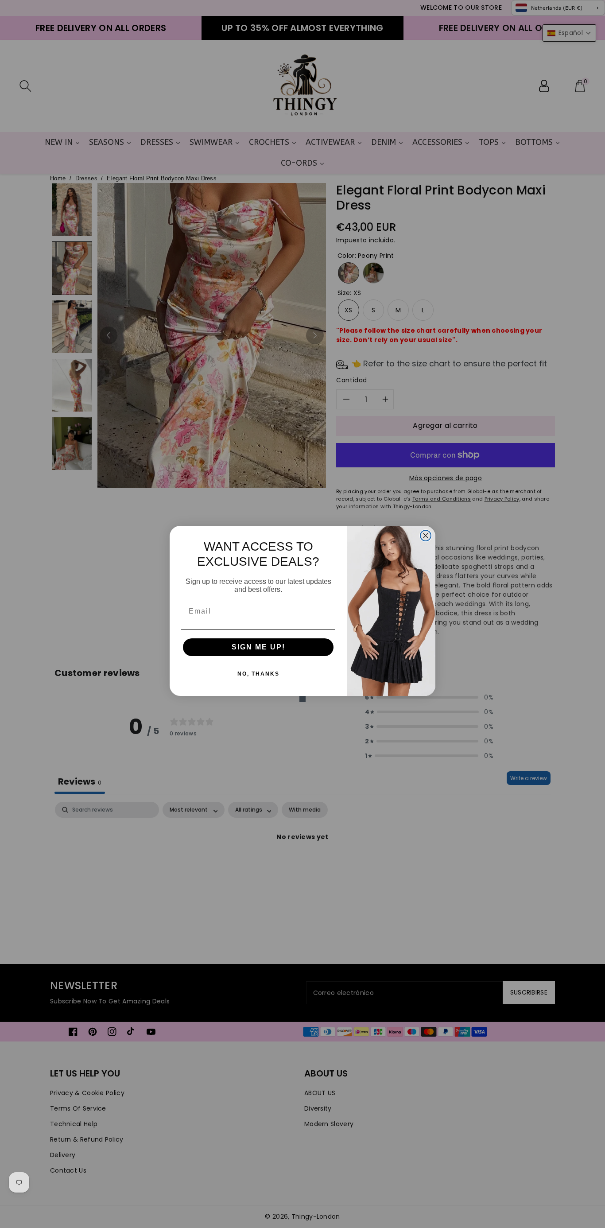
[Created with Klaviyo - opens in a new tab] (302, 699)
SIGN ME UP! (258, 647)
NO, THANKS (258, 674)
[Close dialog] (425, 535)
